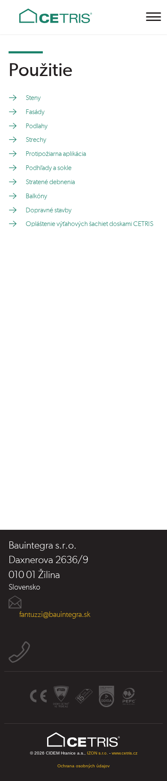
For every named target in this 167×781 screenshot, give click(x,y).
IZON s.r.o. (97, 753)
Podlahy (37, 126)
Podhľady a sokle (49, 167)
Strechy (36, 139)
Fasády (35, 112)
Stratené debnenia (50, 182)
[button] (154, 17)
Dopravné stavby (49, 210)
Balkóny (36, 196)
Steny (33, 97)
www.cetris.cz (124, 753)
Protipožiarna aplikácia (56, 153)
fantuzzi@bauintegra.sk (54, 615)
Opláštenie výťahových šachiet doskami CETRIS (89, 223)
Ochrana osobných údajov (83, 765)
